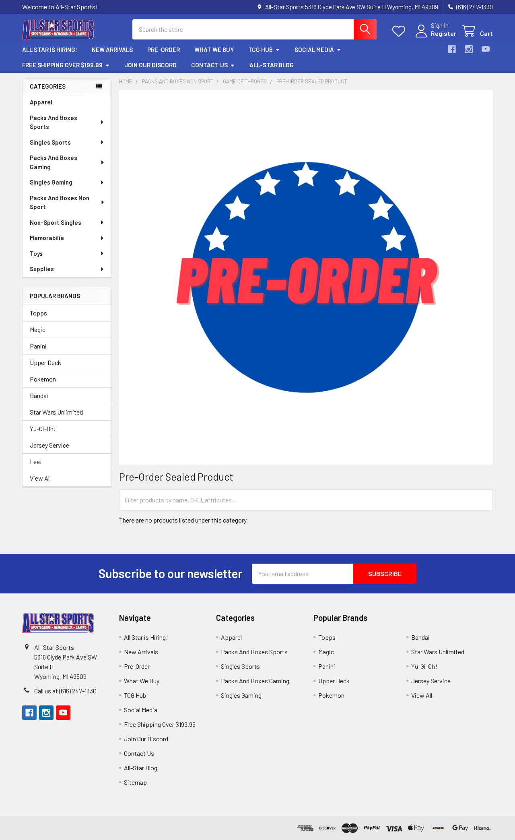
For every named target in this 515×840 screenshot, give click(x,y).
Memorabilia (47, 237)
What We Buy (214, 49)
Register (443, 33)
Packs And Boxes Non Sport (59, 202)
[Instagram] (468, 49)
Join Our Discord (150, 64)
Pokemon (43, 379)
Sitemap (135, 782)
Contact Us (209, 64)
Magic (37, 329)
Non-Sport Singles (55, 222)
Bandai (39, 395)
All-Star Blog (271, 64)
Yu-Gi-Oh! (43, 428)
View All (40, 478)
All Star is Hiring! (49, 49)
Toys (36, 253)
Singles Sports (50, 142)
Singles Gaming (51, 182)
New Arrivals (112, 49)
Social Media (314, 49)
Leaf (36, 461)
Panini (38, 346)
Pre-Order (163, 49)
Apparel (41, 102)
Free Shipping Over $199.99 (62, 64)
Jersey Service (49, 445)
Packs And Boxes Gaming (53, 162)
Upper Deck (45, 362)
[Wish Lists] (400, 31)
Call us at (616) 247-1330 (65, 691)
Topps (38, 313)
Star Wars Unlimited (56, 412)
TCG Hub (260, 49)
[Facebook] (452, 49)
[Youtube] (485, 49)
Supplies (42, 268)
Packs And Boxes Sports (53, 122)
